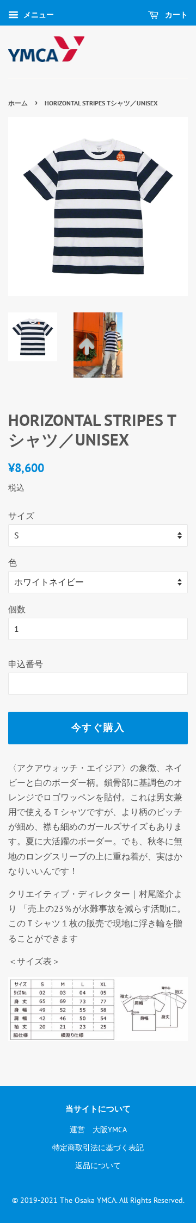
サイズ (21, 515)
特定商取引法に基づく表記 (98, 1147)
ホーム (18, 103)
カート (175, 15)
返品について (98, 1165)
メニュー (37, 15)
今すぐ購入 (98, 727)
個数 (17, 609)
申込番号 (25, 663)
